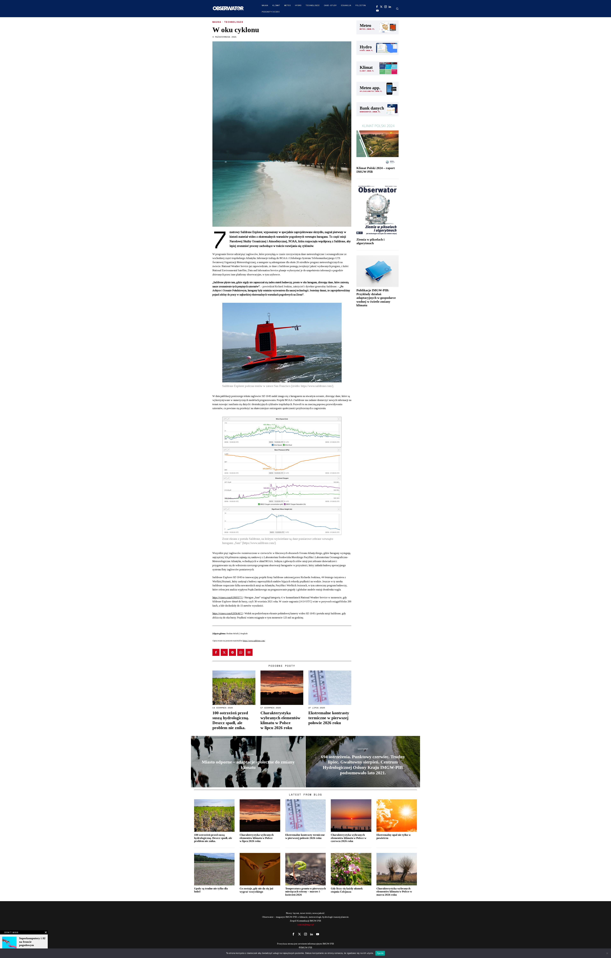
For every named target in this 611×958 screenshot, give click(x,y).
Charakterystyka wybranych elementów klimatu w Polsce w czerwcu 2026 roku (348, 838)
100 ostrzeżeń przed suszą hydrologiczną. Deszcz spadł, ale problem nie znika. (230, 720)
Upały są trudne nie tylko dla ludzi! (211, 890)
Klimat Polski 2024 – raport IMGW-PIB (375, 169)
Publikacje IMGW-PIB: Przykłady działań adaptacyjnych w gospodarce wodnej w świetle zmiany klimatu (376, 298)
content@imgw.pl (305, 924)
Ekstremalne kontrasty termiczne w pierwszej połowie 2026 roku (328, 718)
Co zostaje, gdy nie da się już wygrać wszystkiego (256, 890)
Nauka (216, 22)
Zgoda (380, 953)
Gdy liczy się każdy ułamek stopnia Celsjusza (347, 890)
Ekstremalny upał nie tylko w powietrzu (393, 836)
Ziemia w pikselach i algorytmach (370, 241)
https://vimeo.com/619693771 (227, 597)
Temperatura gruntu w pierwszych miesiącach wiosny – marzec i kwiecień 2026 (305, 891)
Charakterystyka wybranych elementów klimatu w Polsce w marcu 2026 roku (394, 891)
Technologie (233, 22)
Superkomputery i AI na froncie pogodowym (32, 942)
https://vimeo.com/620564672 (227, 613)
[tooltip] (377, 7)
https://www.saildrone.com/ (254, 640)
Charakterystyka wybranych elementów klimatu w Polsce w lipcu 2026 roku (280, 720)
